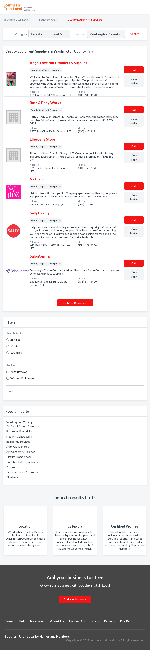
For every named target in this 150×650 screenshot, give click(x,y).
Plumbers (12, 477)
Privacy (109, 621)
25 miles (15, 339)
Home (9, 621)
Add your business (75, 599)
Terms (94, 621)
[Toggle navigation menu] (144, 7)
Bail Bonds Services (18, 441)
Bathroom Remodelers (20, 431)
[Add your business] (75, 594)
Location (80, 34)
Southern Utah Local (16, 19)
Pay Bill (125, 621)
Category (21, 34)
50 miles (15, 346)
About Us (57, 621)
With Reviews (18, 371)
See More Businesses (75, 302)
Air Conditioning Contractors (24, 426)
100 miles (16, 352)
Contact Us (77, 621)
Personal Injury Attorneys (22, 472)
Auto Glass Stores (17, 446)
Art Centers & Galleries (20, 451)
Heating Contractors (19, 436)
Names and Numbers (54, 636)
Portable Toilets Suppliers (22, 461)
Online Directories (32, 621)
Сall (133, 69)
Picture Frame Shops (19, 456)
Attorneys (12, 467)
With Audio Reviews (22, 378)
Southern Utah (48, 19)
